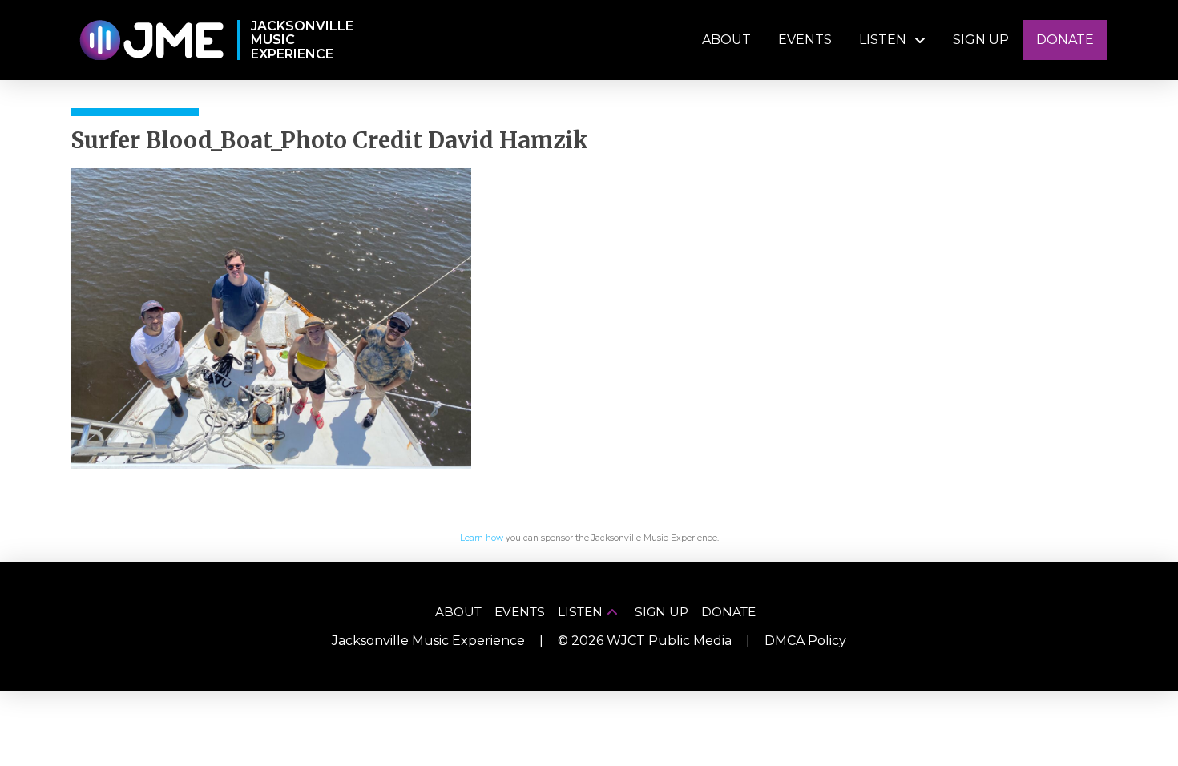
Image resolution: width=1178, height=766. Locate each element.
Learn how (481, 538)
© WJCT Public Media (645, 640)
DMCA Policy (805, 640)
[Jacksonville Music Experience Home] (151, 40)
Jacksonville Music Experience (428, 640)
